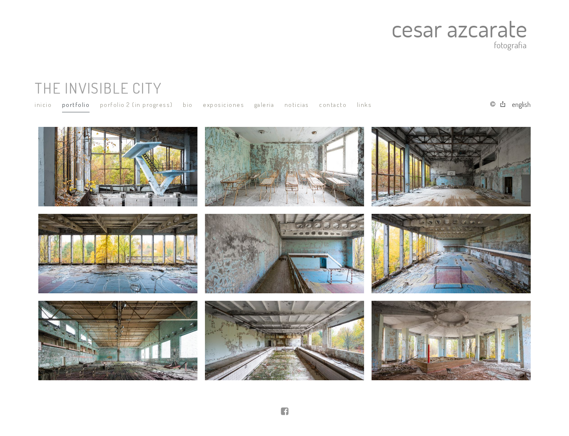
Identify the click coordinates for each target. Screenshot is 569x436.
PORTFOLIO (76, 105)
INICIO (43, 105)
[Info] (493, 104)
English (521, 104)
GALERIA (265, 105)
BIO (188, 105)
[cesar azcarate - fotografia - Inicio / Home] (279, 34)
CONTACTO (333, 105)
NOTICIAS (296, 105)
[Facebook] (284, 412)
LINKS (364, 105)
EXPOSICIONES (223, 105)
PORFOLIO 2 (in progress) (136, 105)
